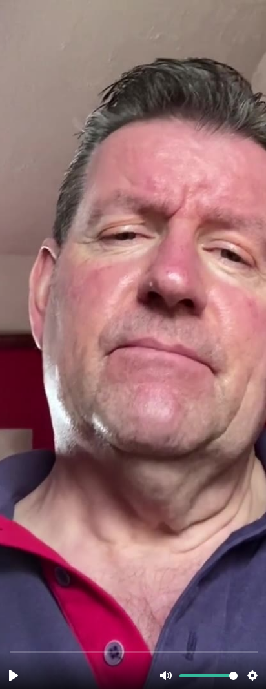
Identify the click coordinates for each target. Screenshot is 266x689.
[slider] (134, 651)
